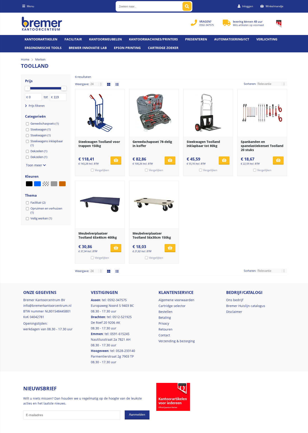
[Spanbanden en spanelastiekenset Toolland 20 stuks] (262, 113)
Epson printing (127, 48)
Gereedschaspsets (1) (44, 123)
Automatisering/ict (231, 39)
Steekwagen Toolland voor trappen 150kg (99, 144)
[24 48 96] (97, 84)
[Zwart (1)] (29, 183)
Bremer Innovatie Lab (88, 48)
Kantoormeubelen (105, 39)
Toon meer (34, 165)
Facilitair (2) (38, 202)
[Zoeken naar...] (186, 6)
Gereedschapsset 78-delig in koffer (152, 144)
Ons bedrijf (234, 300)
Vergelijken (102, 170)
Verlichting (266, 39)
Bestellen (165, 312)
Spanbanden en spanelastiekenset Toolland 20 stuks (262, 146)
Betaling (165, 317)
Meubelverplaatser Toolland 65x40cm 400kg (97, 235)
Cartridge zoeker (163, 48)
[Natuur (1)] (62, 183)
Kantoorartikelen (41, 39)
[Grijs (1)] (54, 183)
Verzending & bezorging (177, 341)
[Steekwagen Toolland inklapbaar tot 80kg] (208, 113)
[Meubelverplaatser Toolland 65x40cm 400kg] (99, 204)
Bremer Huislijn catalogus (245, 306)
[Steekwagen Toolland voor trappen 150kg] (99, 113)
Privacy (164, 323)
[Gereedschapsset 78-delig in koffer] (154, 113)
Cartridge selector (172, 306)
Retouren (165, 329)
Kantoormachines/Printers (153, 39)
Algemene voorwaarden (176, 300)
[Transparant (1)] (45, 183)
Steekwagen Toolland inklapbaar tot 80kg (203, 144)
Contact (164, 335)
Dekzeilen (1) (38, 151)
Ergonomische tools (43, 48)
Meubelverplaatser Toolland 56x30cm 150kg (152, 235)
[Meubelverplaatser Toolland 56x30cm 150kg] (154, 204)
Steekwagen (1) (40, 129)
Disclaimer (234, 312)
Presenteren (196, 39)
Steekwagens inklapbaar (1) (46, 143)
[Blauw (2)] (37, 183)
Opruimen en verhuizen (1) (46, 210)
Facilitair (73, 39)
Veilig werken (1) (41, 218)
